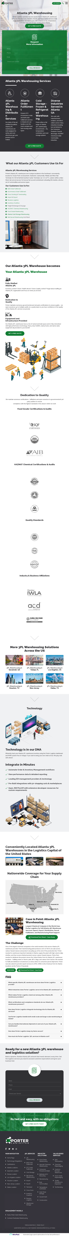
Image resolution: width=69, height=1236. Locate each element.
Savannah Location (13, 1171)
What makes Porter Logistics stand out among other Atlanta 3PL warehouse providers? (30, 996)
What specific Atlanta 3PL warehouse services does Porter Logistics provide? (32, 983)
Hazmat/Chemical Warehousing (45, 1165)
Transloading (22, 194)
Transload (29, 1187)
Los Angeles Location (13, 1177)
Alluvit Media (51, 1228)
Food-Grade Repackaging (59, 1176)
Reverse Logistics (29, 1199)
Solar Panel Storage (42, 1192)
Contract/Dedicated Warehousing (17, 1218)
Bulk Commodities (43, 1183)
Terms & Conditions (30, 1225)
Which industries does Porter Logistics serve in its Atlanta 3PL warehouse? (34, 990)
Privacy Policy (40, 1225)
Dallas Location (11, 1187)
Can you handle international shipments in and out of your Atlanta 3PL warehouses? (32, 1025)
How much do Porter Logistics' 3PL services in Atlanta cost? (28, 1036)
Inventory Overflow (29, 1194)
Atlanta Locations (12, 1167)
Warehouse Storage (29, 1204)
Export (15, 197)
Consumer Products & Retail (44, 1170)
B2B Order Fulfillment (29, 1163)
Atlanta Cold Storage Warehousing (18, 214)
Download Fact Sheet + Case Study (43, 937)
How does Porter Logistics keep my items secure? (25, 1031)
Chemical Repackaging (59, 1165)
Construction (43, 1200)
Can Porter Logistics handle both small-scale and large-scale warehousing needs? (34, 1017)
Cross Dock (29, 1190)
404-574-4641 (63, 3)
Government (43, 1197)
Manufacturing (43, 1179)
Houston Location (12, 1180)
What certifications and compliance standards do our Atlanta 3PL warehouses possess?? (31, 1003)
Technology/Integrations (14, 1161)
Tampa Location (12, 1174)
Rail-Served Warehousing (30, 1176)
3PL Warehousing (30, 1158)
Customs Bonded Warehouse (58, 1171)
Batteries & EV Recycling (43, 1175)
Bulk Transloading (58, 1160)
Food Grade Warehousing (43, 1160)
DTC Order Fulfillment (29, 1168)
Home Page (10, 1158)
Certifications (11, 1164)
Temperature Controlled (43, 1188)
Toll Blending (59, 1187)
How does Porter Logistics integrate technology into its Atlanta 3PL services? (31, 1010)
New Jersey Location (13, 1184)
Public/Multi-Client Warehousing (17, 1215)
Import (28, 1180)
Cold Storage (30, 1172)
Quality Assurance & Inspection (58, 1182)
